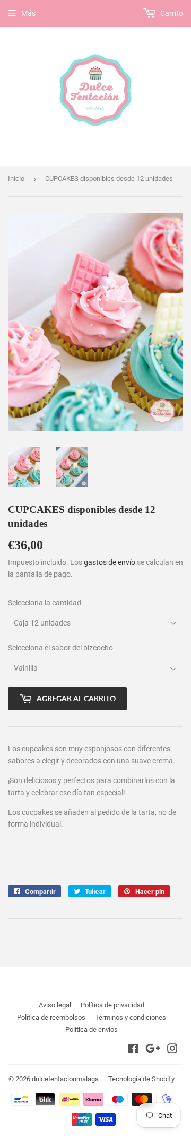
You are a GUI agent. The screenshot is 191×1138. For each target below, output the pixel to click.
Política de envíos (91, 1029)
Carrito (171, 13)
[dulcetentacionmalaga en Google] (152, 1050)
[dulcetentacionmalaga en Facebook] (132, 1050)
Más (28, 13)
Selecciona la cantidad (44, 602)
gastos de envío (109, 562)
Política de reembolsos (51, 1017)
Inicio (16, 179)
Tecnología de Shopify (141, 1079)
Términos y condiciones (130, 1017)
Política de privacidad (112, 1005)
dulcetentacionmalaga (65, 1079)
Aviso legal (55, 1005)
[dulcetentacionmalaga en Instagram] (172, 1050)
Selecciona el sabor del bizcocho (60, 648)
